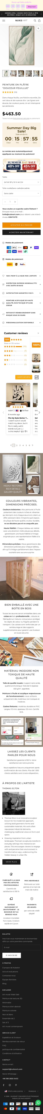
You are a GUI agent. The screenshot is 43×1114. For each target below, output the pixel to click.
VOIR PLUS (11, 862)
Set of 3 (5, 1022)
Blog (4, 983)
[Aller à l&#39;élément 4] (28, 73)
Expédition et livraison (11, 1037)
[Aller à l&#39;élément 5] (36, 73)
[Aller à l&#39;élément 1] (5, 73)
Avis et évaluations (10, 972)
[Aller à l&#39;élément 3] (21, 73)
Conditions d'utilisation (12, 1053)
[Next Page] (32, 445)
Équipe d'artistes (9, 980)
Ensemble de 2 (8, 1018)
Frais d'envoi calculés (21, 118)
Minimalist (6, 1003)
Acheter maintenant (21, 232)
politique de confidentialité (13, 1049)
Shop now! (32, 7)
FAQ (4, 1045)
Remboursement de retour (13, 1041)
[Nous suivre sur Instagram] (10, 1085)
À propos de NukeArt (11, 968)
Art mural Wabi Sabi (10, 994)
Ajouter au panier (21, 225)
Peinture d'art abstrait (11, 1006)
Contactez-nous (9, 976)
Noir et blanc (7, 1014)
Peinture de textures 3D (12, 998)
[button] (39, 414)
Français (32, 1091)
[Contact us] (38, 1103)
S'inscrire (11, 955)
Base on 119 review (12, 343)
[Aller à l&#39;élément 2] (13, 73)
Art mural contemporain (12, 1026)
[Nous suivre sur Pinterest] (16, 1085)
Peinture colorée (9, 1010)
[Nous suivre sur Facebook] (3, 1085)
